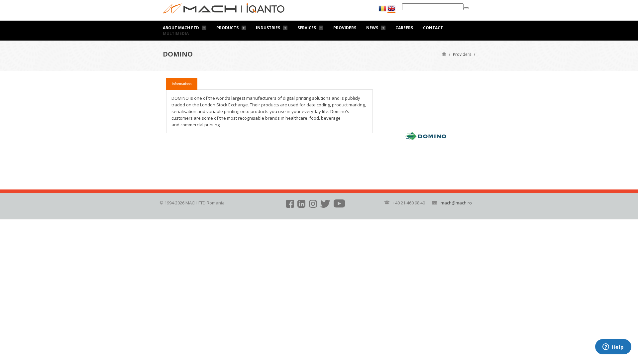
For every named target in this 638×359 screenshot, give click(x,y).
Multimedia (176, 33)
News (372, 28)
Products (227, 28)
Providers (344, 28)
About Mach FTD (181, 28)
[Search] (466, 8)
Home (444, 54)
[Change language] (391, 8)
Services (306, 28)
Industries (268, 28)
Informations (182, 84)
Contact (433, 28)
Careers (404, 28)
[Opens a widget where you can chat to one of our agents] (613, 347)
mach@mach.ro (456, 203)
